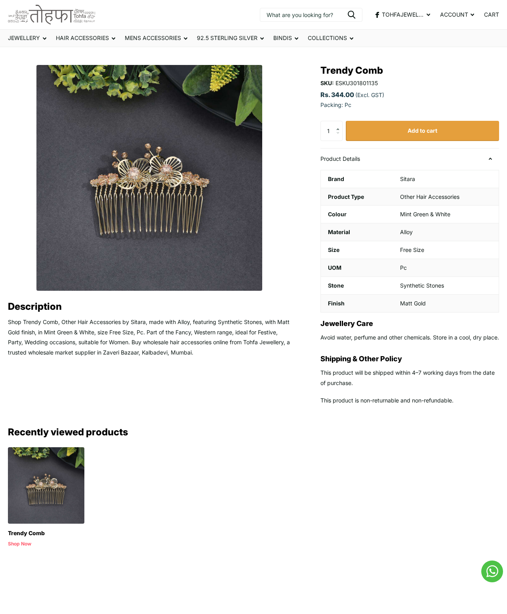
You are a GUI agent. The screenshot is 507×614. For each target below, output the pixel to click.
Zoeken (351, 15)
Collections (327, 37)
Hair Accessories (82, 37)
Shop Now (19, 543)
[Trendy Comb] (46, 485)
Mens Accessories (153, 37)
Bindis (282, 37)
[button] (340, 124)
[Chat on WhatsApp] (492, 571)
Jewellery (24, 37)
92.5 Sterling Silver (227, 37)
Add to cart (422, 130)
